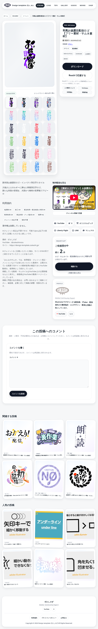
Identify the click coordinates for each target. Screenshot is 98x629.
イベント (66, 48)
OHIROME (79, 54)
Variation (85, 88)
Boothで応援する (77, 75)
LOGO (48, 5)
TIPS (56, 5)
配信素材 (75, 48)
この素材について (69, 88)
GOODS (74, 5)
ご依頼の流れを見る (74, 273)
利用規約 (69, 92)
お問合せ (64, 618)
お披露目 (87, 54)
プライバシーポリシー (49, 618)
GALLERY (64, 5)
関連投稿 (84, 92)
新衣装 (66, 59)
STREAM (40, 5)
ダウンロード (77, 66)
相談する (74, 266)
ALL (32, 5)
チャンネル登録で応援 (74, 213)
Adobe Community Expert (65, 298)
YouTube (61, 314)
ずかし (70, 44)
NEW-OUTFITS (68, 54)
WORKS (83, 5)
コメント (13, 357)
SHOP (91, 5)
